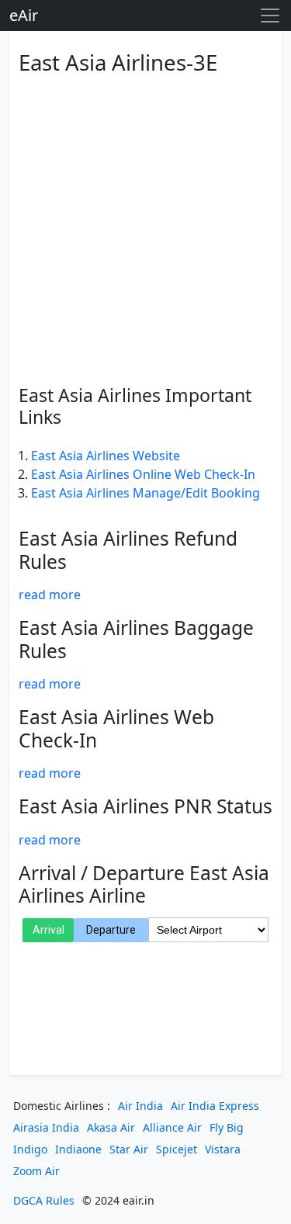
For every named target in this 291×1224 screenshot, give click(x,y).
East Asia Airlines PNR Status (145, 806)
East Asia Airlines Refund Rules (128, 549)
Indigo (30, 1149)
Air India (140, 1105)
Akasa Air (111, 1127)
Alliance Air (172, 1127)
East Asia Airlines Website (105, 455)
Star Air (128, 1149)
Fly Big (227, 1127)
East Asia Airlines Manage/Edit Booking (145, 492)
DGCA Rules (43, 1200)
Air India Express (215, 1105)
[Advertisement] (145, 227)
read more (50, 594)
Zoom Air (36, 1170)
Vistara (223, 1149)
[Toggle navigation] (270, 15)
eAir (23, 15)
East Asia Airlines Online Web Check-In (143, 474)
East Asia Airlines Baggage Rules (136, 639)
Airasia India (46, 1127)
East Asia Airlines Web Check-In (116, 728)
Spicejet (176, 1149)
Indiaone (78, 1149)
